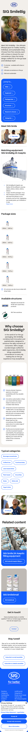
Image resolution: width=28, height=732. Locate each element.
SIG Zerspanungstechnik (20, 700)
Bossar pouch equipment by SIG (20, 696)
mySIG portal (18, 691)
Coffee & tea (6, 462)
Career (3, 701)
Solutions (4, 691)
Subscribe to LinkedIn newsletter (14, 663)
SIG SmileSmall (9, 600)
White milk (15, 481)
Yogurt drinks (7, 487)
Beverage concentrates (10, 456)
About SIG (4, 697)
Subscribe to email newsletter (14, 657)
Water (5, 481)
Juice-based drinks (8, 469)
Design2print (18, 693)
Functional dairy (20, 462)
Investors (4, 699)
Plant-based (6, 475)
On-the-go (8, 510)
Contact (14, 629)
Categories (4, 693)
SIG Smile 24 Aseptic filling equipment (15, 561)
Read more (9, 204)
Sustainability (5, 695)
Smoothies (18, 475)
